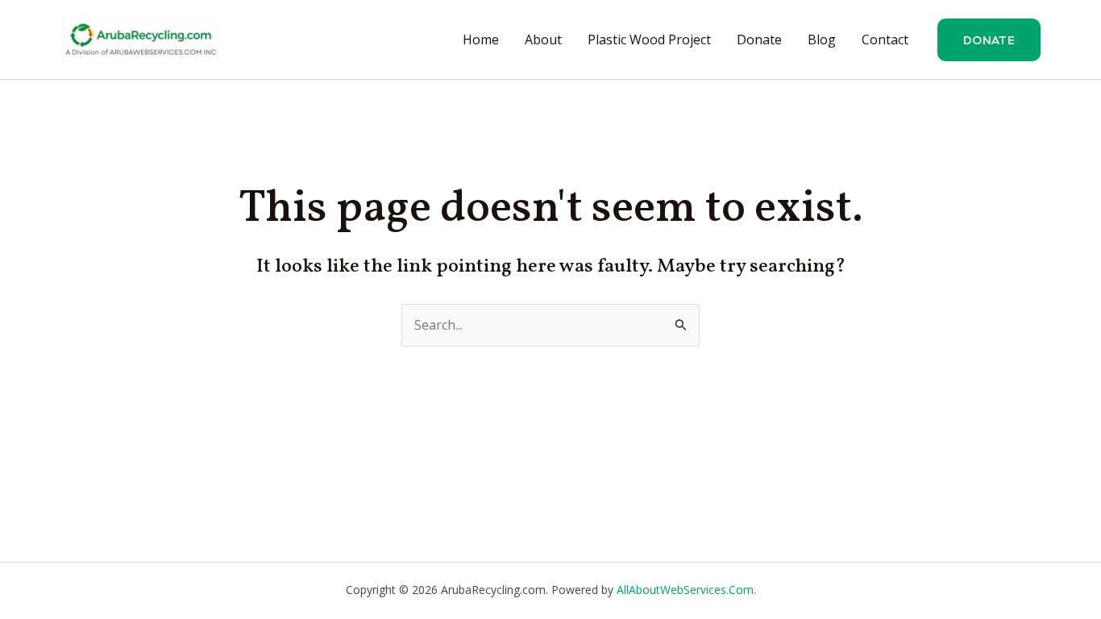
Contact (885, 39)
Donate (759, 39)
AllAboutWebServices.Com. (686, 589)
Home (481, 39)
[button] (989, 40)
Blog (822, 39)
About (543, 39)
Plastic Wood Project (649, 39)
